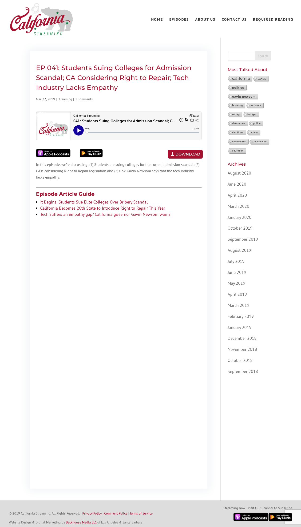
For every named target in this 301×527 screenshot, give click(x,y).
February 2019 (241, 316)
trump (236, 114)
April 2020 (237, 195)
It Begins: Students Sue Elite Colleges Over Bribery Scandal (94, 202)
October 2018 (240, 360)
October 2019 (240, 228)
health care (260, 141)
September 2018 (243, 371)
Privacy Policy (92, 513)
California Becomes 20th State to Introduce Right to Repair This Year (102, 208)
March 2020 (238, 206)
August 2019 (239, 250)
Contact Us (234, 20)
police (257, 123)
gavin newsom (243, 96)
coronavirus (239, 141)
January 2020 (239, 217)
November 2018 (242, 349)
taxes (261, 78)
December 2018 (242, 338)
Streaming (65, 99)
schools (255, 105)
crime (254, 132)
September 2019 (243, 239)
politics (238, 87)
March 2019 (238, 305)
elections (237, 132)
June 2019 (237, 272)
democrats (238, 123)
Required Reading (273, 20)
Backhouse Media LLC (81, 522)
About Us (205, 20)
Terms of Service (141, 513)
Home (157, 20)
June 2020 (237, 184)
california (241, 78)
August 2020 (239, 173)
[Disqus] (119, 292)
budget (251, 114)
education (237, 150)
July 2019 (236, 261)
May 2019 (236, 283)
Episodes (179, 20)
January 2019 (239, 327)
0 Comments (84, 99)
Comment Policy (115, 513)
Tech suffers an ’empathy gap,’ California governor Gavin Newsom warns (105, 214)
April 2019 (237, 294)
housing (237, 105)
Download (187, 154)
